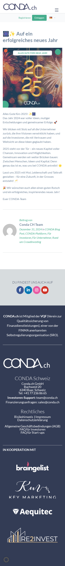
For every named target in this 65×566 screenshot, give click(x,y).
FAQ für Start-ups (33, 432)
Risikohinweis (24, 417)
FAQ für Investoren (32, 429)
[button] (6, 559)
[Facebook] (20, 290)
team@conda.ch (47, 397)
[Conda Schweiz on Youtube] (45, 290)
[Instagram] (36, 290)
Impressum (43, 417)
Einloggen (39, 17)
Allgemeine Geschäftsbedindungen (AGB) (32, 426)
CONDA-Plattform (35, 233)
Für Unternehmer (41, 237)
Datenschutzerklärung (32, 420)
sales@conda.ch (48, 402)
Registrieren (25, 18)
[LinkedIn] (28, 290)
